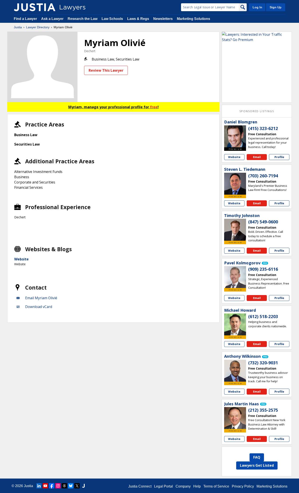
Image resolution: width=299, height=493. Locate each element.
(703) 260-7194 (263, 176)
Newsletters (163, 19)
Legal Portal (163, 486)
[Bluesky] (70, 485)
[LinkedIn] (39, 485)
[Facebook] (51, 485)
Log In (257, 7)
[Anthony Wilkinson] (235, 371)
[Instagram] (58, 485)
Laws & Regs (138, 19)
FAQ (256, 457)
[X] (77, 485)
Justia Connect (139, 486)
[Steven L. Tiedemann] (235, 184)
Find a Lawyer (25, 19)
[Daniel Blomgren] (235, 136)
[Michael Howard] (235, 324)
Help (197, 486)
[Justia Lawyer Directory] (34, 7)
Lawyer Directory (37, 27)
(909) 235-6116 (263, 269)
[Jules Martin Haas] (235, 418)
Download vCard (38, 306)
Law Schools (112, 19)
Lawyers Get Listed (257, 465)
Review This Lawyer (106, 70)
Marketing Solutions (193, 19)
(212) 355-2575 (263, 410)
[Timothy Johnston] (235, 230)
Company (183, 486)
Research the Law (82, 19)
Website (21, 259)
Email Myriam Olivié (41, 297)
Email (257, 157)
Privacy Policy (243, 486)
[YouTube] (45, 485)
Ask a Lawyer (52, 19)
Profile (279, 157)
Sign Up (275, 7)
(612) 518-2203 (263, 316)
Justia (18, 27)
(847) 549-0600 (263, 222)
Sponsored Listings (256, 111)
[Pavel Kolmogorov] (235, 277)
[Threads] (64, 485)
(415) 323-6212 (263, 128)
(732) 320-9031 (263, 363)
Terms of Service (216, 486)
